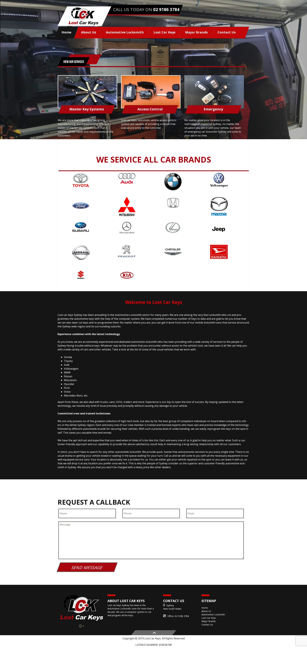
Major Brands (196, 32)
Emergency (213, 109)
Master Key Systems (86, 109)
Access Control (150, 109)
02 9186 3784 (166, 9)
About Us (88, 32)
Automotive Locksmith (125, 32)
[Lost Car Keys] (84, 16)
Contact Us (226, 32)
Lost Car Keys (164, 32)
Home (66, 32)
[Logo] (82, 608)
